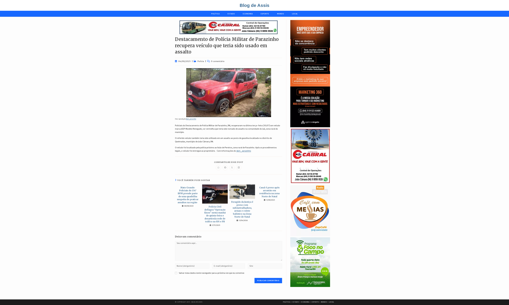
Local (331, 302)
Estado (296, 302)
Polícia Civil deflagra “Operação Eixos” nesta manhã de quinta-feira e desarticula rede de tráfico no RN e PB (215, 214)
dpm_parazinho (191, 119)
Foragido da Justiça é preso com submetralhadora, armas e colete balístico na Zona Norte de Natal (242, 209)
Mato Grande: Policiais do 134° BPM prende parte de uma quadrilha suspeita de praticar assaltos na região (187, 195)
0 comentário (217, 61)
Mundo (324, 302)
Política (286, 302)
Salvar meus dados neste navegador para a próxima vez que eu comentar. (212, 273)
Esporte (315, 302)
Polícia (201, 61)
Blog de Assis (254, 5)
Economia (305, 302)
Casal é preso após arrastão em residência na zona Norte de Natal (269, 192)
